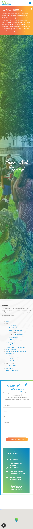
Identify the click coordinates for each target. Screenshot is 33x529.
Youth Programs (11, 343)
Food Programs (11, 349)
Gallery (11, 340)
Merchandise (10, 354)
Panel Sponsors (18, 334)
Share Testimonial (12, 371)
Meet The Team (14, 328)
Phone (6, 417)
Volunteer (12, 365)
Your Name (7, 405)
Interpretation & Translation (15, 347)
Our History (13, 326)
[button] (30, 3)
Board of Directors (15, 330)
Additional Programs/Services (16, 351)
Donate (8, 373)
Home (7, 321)
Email (5, 411)
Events (11, 360)
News (11, 358)
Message (7, 422)
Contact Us (9, 368)
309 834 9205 (14, 468)
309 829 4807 (14, 459)
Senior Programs (11, 345)
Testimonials (13, 337)
